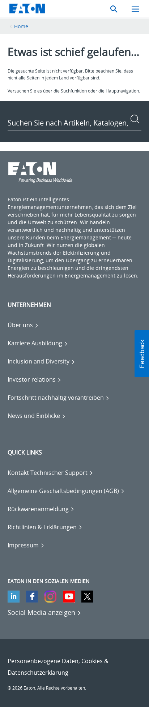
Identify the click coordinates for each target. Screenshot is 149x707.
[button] (142, 353)
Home (21, 26)
